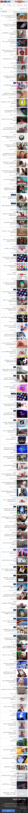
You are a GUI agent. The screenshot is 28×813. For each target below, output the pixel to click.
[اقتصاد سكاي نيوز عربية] (9, 1)
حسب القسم (4, 11)
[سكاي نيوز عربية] (20, 1)
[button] (1, 8)
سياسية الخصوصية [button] (22, 810)
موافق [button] (8, 810)
